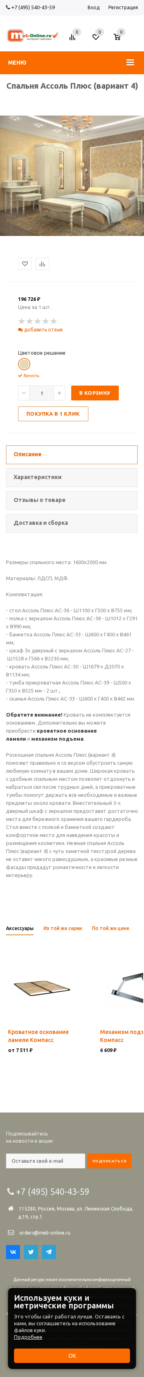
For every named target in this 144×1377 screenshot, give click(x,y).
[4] (46, 321)
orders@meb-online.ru (44, 1232)
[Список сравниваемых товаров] (73, 40)
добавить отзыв (42, 329)
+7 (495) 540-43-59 (32, 7)
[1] (22, 321)
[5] (54, 321)
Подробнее (28, 1337)
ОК (72, 1356)
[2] (30, 321)
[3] (38, 321)
